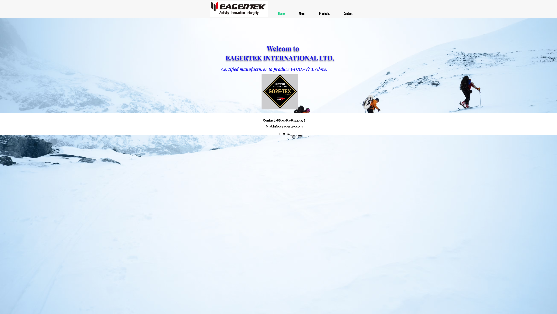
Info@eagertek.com (288, 126)
